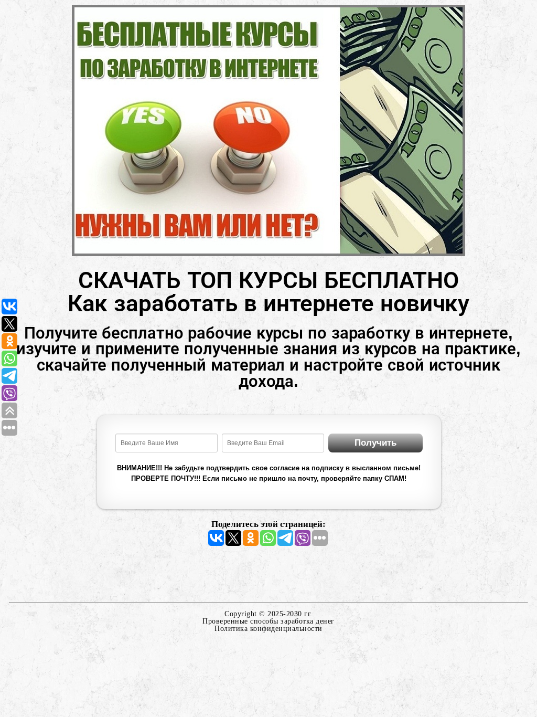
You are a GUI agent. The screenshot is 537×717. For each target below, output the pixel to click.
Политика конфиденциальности (268, 628)
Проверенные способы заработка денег (268, 621)
